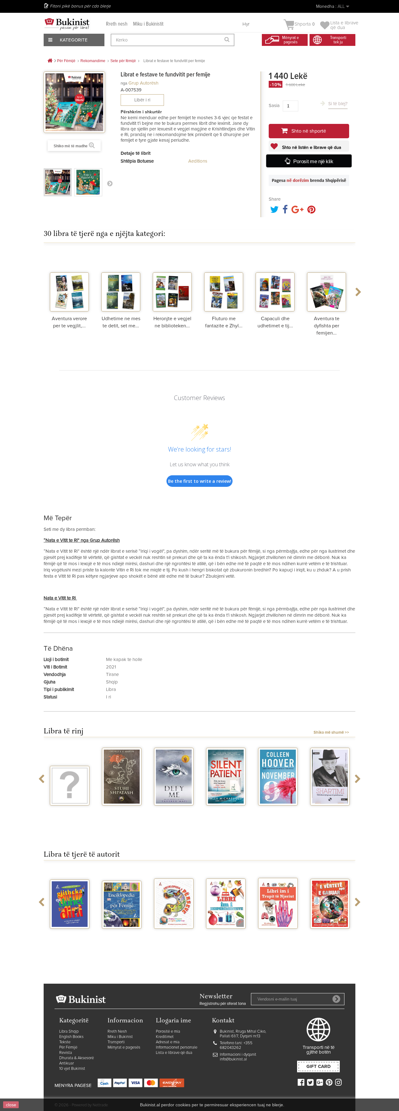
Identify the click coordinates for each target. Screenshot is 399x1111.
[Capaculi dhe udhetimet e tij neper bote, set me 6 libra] (275, 281)
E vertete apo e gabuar (330, 937)
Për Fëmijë (68, 1047)
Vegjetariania (69, 811)
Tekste (64, 1042)
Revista (65, 1053)
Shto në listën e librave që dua (311, 147)
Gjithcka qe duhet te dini (70, 937)
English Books (71, 1037)
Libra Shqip (69, 1032)
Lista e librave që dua (174, 1053)
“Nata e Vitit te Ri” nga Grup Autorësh (82, 540)
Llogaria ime (173, 1021)
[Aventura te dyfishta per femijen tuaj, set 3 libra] (326, 281)
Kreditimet (165, 1037)
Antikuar (66, 1063)
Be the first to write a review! (199, 481)
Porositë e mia (168, 1032)
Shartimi (330, 811)
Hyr (246, 24)
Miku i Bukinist (120, 1037)
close (11, 1104)
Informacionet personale (176, 1047)
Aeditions (197, 161)
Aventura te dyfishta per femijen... (326, 325)
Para (110, 183)
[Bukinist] (67, 24)
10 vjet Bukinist (72, 1069)
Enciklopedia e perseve (174, 937)
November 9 (278, 811)
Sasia (274, 105)
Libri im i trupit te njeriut (278, 937)
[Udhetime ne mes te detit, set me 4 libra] (120, 281)
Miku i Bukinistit (148, 24)
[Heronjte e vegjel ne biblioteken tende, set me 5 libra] (172, 281)
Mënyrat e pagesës (124, 1047)
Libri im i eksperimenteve (225, 937)
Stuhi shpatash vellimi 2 (122, 814)
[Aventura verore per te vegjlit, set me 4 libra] (69, 281)
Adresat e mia (168, 1042)
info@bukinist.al (233, 1059)
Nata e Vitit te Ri (60, 598)
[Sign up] (336, 999)
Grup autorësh (143, 83)
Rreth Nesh (117, 1032)
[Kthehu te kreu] (50, 61)
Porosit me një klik (313, 161)
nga (124, 83)
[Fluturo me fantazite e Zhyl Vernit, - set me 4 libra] (223, 281)
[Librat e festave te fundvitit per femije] (57, 182)
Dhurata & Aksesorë (76, 1058)
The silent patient (226, 814)
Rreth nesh (116, 24)
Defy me (174, 811)
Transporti (116, 1042)
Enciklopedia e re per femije (122, 937)
